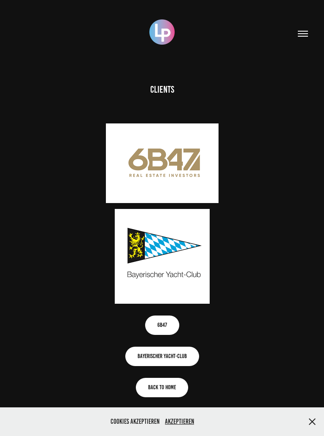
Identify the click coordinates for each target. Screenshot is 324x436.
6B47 (162, 325)
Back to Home (162, 387)
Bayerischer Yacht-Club (162, 356)
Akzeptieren (179, 421)
